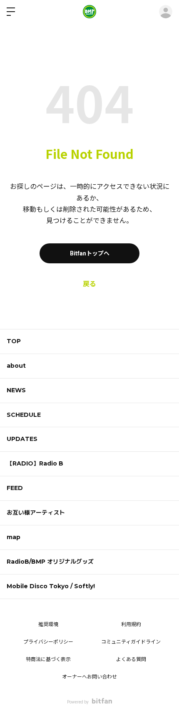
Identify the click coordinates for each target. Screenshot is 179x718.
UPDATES (22, 439)
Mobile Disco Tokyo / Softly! (51, 586)
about (16, 365)
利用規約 (131, 624)
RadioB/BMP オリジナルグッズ (50, 561)
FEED (15, 488)
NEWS (16, 390)
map (13, 537)
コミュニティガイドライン (131, 642)
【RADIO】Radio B (35, 463)
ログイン (165, 11)
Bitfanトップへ (89, 253)
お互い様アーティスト (36, 512)
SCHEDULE (24, 414)
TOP (14, 341)
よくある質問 (131, 659)
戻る (89, 284)
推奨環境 (48, 624)
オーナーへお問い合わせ (89, 677)
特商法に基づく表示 (48, 659)
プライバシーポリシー (48, 642)
